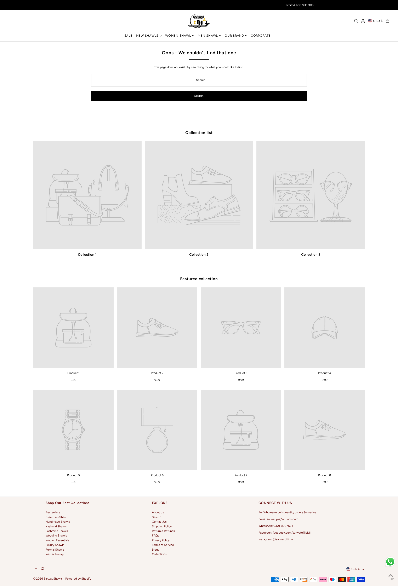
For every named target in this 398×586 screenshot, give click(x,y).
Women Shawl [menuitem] (178, 35)
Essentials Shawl (56, 517)
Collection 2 (199, 254)
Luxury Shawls (55, 545)
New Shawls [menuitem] (147, 35)
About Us (158, 512)
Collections (159, 554)
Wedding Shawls (56, 535)
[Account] (363, 21)
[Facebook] (36, 568)
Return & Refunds (163, 531)
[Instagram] (42, 568)
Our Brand (234, 35)
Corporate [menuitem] (261, 35)
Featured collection (199, 278)
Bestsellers (53, 512)
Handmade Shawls (58, 521)
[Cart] (387, 21)
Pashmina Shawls (57, 531)
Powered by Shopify (78, 578)
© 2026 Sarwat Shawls (48, 578)
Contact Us (159, 521)
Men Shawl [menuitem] (208, 35)
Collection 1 (87, 254)
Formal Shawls (55, 549)
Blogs (155, 549)
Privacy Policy (161, 540)
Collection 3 (310, 254)
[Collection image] (87, 195)
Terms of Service (163, 545)
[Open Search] (356, 21)
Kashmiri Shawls (56, 526)
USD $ (378, 21)
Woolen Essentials (57, 540)
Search (156, 517)
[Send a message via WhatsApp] (390, 561)
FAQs (155, 535)
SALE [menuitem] (128, 35)
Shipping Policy (162, 526)
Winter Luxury (55, 554)
